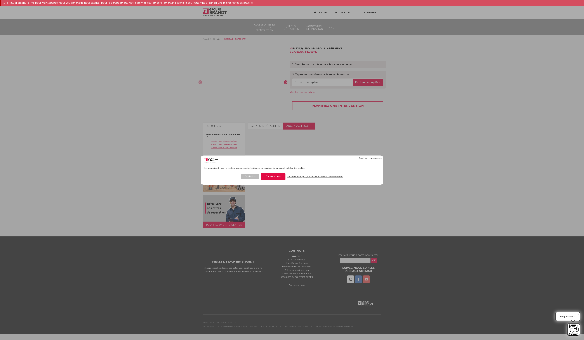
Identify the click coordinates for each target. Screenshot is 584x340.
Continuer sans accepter (370, 158)
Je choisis (250, 176)
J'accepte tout (273, 176)
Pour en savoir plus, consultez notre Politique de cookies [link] (315, 176)
